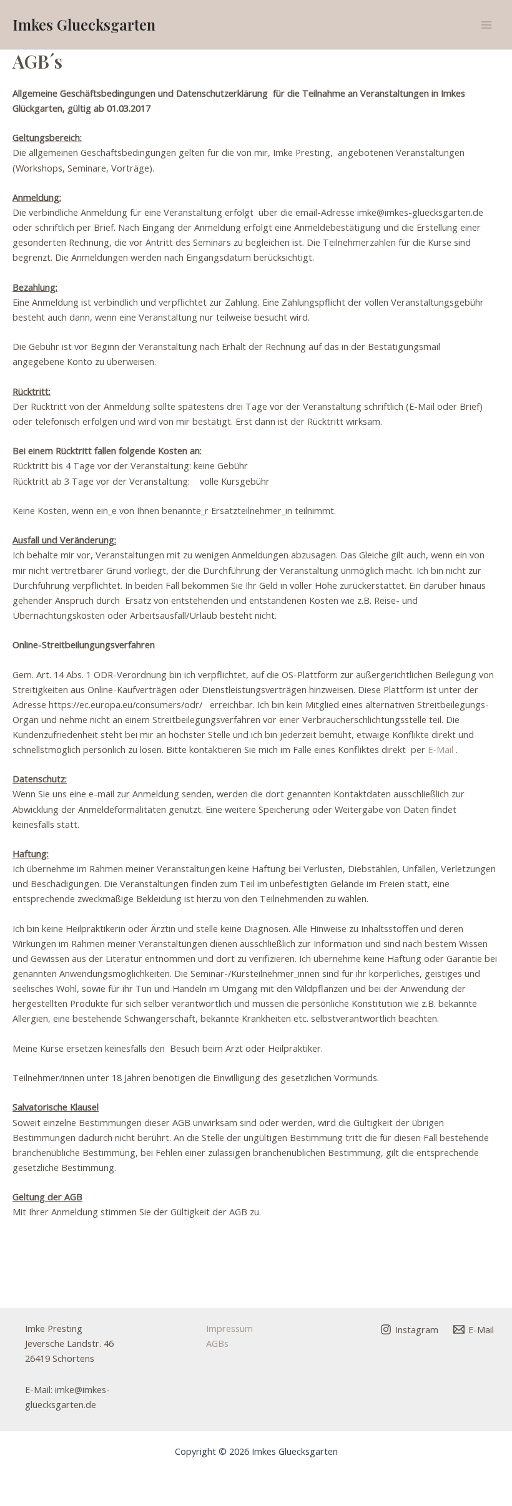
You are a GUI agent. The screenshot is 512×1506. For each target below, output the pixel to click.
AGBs (217, 1343)
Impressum (229, 1328)
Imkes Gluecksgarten (83, 24)
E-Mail (440, 749)
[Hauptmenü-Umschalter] (486, 25)
